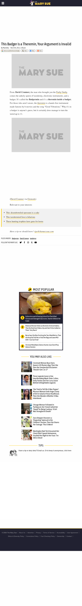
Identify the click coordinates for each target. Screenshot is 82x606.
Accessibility (61, 532)
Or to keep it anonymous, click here (58, 450)
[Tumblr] (31, 243)
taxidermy (33, 238)
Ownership (60, 536)
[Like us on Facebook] (24, 243)
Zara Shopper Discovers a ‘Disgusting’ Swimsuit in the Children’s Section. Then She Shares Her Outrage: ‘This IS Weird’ (46, 421)
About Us (22, 532)
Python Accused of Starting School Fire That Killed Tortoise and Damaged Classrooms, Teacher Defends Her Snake (43, 318)
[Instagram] (28, 243)
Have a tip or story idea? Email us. (31, 450)
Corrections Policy (32, 536)
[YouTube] (35, 243)
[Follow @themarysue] (20, 243)
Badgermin (15, 238)
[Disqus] (41, 490)
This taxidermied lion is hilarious (20, 217)
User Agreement (72, 532)
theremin (41, 103)
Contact (69, 536)
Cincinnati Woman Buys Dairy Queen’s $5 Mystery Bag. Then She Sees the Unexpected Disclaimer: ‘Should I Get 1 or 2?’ (45, 366)
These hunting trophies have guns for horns (24, 221)
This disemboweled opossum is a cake (22, 212)
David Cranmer (17, 198)
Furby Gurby (61, 92)
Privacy (38, 532)
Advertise (30, 532)
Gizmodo (32, 198)
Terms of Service (48, 532)
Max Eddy (6, 48)
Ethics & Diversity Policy (16, 536)
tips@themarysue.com (44, 231)
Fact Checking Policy (48, 536)
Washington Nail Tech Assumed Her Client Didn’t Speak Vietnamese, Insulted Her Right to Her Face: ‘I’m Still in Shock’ (46, 434)
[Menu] (3, 3)
